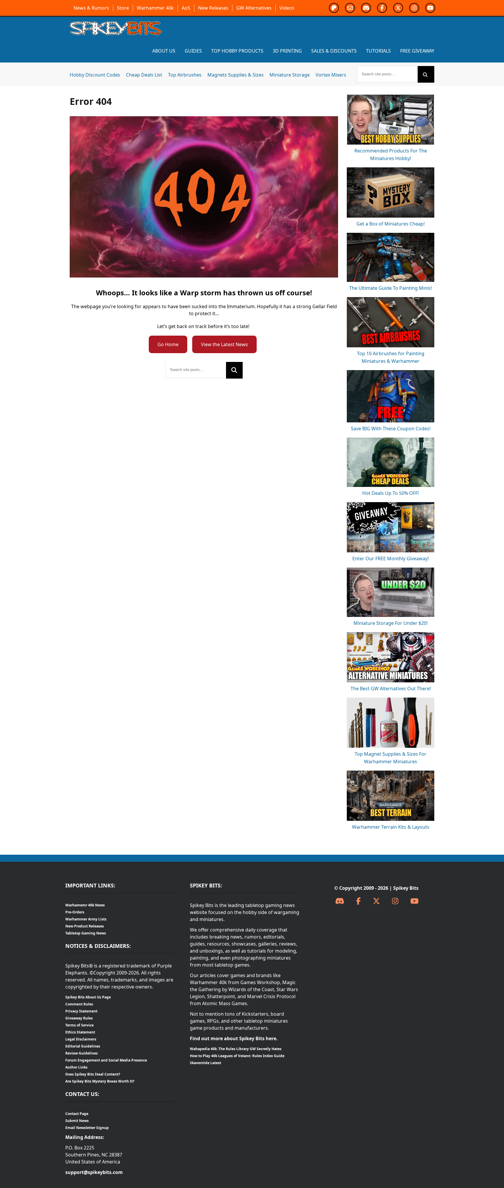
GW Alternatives (254, 8)
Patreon (334, 8)
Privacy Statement (81, 1011)
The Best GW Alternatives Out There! (391, 688)
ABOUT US (163, 50)
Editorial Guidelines (82, 1046)
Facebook (382, 8)
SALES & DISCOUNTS (334, 50)
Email (350, 8)
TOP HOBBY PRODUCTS (237, 50)
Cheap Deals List (144, 75)
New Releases (213, 8)
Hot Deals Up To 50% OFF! (390, 493)
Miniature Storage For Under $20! (391, 623)
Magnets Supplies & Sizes (235, 75)
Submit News (77, 1120)
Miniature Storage (290, 75)
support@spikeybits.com (94, 1172)
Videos (286, 8)
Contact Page (76, 1113)
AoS (186, 8)
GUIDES (193, 50)
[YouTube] (414, 901)
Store (123, 8)
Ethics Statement (80, 1032)
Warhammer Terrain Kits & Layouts (390, 827)
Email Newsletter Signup (87, 1127)
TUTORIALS (378, 50)
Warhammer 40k (155, 8)
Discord (366, 8)
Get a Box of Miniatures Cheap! (390, 224)
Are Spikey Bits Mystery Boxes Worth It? (99, 1081)
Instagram (414, 8)
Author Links (76, 1067)
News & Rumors (91, 8)
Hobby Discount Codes (95, 75)
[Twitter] (376, 901)
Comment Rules (79, 1004)
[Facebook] (358, 901)
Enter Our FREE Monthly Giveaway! (390, 558)
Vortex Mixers (331, 75)
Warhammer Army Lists (85, 919)
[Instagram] (395, 901)
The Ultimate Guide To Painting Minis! (390, 288)
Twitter (398, 8)
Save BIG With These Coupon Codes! (390, 428)
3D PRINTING (287, 50)
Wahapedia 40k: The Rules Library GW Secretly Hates (235, 1048)
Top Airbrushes (185, 75)
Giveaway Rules (79, 1018)
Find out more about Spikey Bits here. (234, 1038)
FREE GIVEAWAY (417, 50)
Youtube (430, 8)
